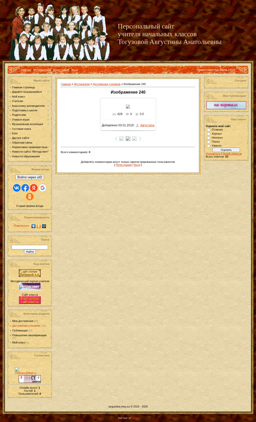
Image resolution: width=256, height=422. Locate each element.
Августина (147, 125)
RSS (232, 69)
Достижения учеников (26, 325)
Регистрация (61, 69)
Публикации (20, 330)
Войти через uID (30, 177)
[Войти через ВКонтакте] (16, 188)
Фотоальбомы (42, 69)
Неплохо (217, 137)
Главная (26, 69)
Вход (75, 69)
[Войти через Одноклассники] (30, 196)
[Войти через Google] (42, 188)
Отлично (217, 129)
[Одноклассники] (39, 226)
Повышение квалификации (29, 335)
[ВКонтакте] (33, 226)
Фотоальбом (82, 84)
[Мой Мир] (44, 226)
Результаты (213, 153)
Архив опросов (232, 153)
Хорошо (217, 133)
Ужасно (216, 145)
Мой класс (19, 342)
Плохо (216, 141)
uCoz (135, 417)
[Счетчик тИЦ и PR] (30, 381)
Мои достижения (22, 320)
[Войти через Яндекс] (34, 188)
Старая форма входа (29, 205)
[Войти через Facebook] (25, 188)
